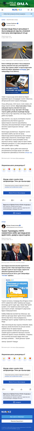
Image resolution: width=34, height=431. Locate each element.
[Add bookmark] (30, 200)
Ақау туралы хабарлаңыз (17, 416)
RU (28, 9)
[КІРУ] (31, 9)
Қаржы (3, 19)
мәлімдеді (22, 69)
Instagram (18, 213)
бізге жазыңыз (20, 158)
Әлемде (4, 221)
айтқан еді (28, 152)
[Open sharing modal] (21, 200)
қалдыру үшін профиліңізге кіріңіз (13, 187)
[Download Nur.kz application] (17, 4)
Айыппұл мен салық (12, 19)
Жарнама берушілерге (17, 421)
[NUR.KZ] (17, 10)
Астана (4, 275)
